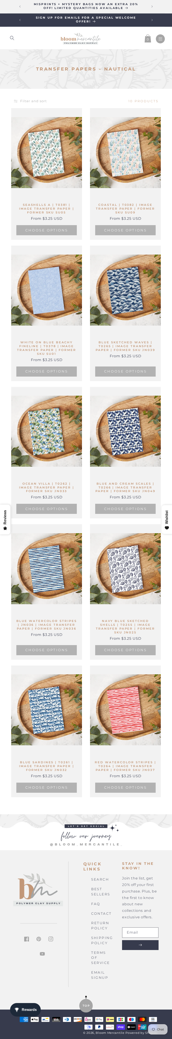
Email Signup (99, 975)
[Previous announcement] (20, 6)
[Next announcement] (152, 6)
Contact (101, 913)
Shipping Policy (102, 940)
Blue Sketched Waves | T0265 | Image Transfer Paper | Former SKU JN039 (125, 346)
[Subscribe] (140, 945)
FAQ (95, 904)
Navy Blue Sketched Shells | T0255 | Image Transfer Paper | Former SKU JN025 (125, 626)
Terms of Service (100, 957)
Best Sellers (100, 891)
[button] (12, 38)
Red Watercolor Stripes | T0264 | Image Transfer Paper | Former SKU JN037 (125, 766)
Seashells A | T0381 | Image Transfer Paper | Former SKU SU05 (46, 208)
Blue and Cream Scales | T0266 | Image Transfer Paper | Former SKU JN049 (125, 487)
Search (100, 879)
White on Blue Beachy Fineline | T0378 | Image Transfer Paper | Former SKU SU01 (46, 347)
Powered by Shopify (141, 1033)
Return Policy (100, 925)
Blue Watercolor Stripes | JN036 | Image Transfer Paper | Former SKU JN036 (46, 624)
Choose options (46, 230)
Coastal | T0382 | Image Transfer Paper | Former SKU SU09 (125, 208)
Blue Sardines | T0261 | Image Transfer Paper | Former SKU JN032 (46, 766)
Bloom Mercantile (110, 1033)
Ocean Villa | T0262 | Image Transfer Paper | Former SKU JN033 (46, 487)
